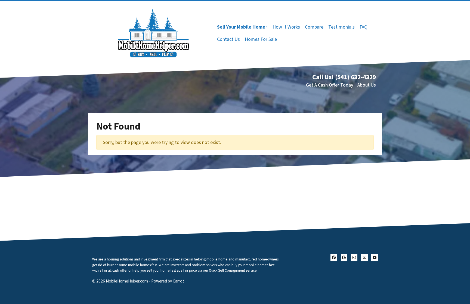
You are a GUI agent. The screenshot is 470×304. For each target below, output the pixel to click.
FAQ (363, 27)
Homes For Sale (261, 39)
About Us (366, 85)
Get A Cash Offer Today (329, 85)
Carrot (178, 281)
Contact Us (228, 39)
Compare (314, 27)
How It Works (286, 27)
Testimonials (341, 27)
